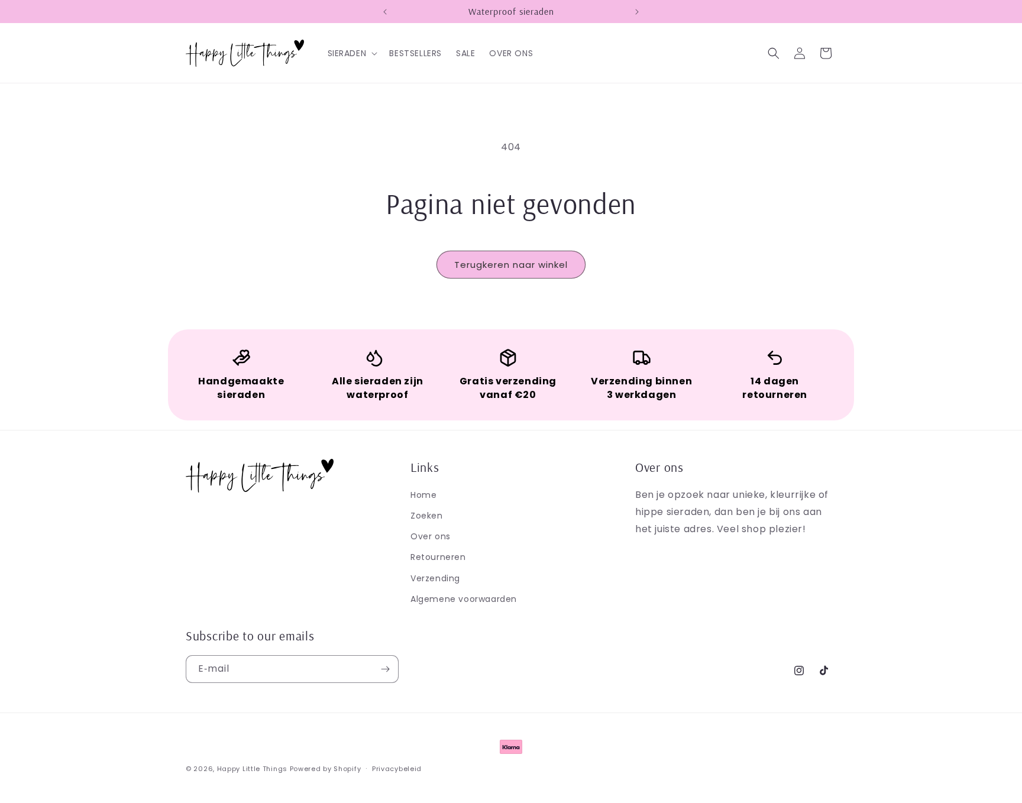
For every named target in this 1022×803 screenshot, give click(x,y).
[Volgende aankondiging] (637, 12)
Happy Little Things (252, 768)
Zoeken (426, 516)
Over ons (430, 536)
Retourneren (438, 557)
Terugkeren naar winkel (511, 264)
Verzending (435, 578)
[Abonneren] (385, 669)
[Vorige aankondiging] (385, 12)
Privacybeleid (397, 768)
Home (423, 495)
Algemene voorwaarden (463, 599)
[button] (352, 53)
